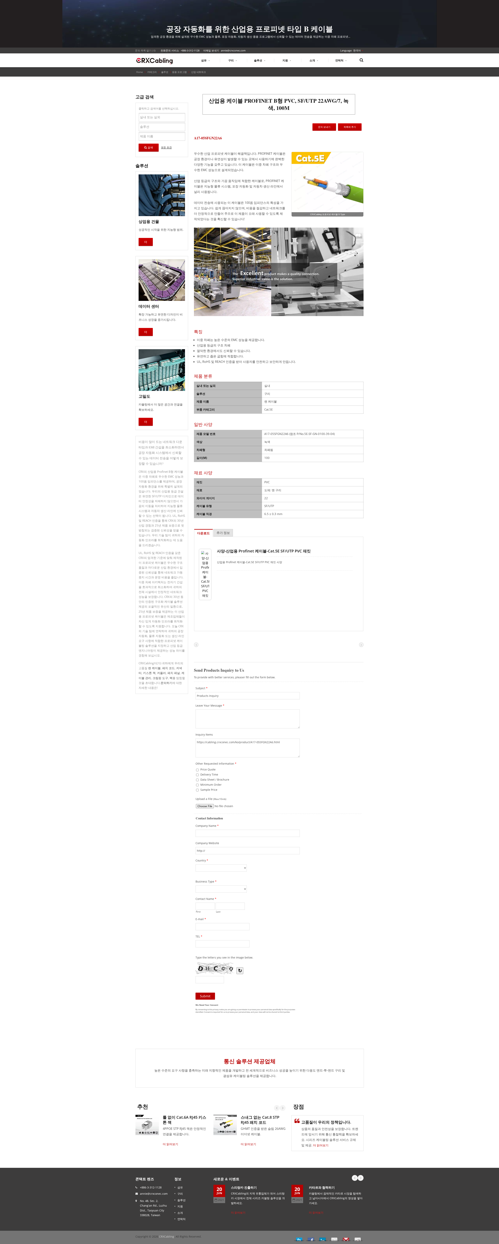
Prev (277, 1108)
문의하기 (166, 683)
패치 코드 (168, 668)
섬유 (204, 60)
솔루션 (258, 60)
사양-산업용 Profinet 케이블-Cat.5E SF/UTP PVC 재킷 (264, 551)
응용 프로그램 (179, 71)
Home (139, 71)
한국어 (357, 50)
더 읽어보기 (170, 1144)
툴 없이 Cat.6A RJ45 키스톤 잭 (184, 1120)
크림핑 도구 (160, 678)
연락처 (339, 60)
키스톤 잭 (149, 673)
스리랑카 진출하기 (244, 1187)
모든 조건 (166, 147)
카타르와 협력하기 (322, 1187)
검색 (150, 147)
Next (283, 1108)
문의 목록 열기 (143, 50)
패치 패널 (173, 673)
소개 (313, 60)
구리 (231, 60)
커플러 (161, 673)
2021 (221, 1200)
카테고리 (152, 71)
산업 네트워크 (198, 71)
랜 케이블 (154, 668)
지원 (285, 60)
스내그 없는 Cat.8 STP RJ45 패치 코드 (260, 1120)
